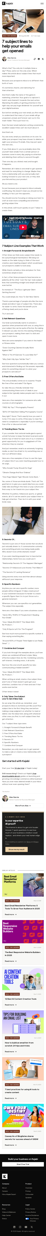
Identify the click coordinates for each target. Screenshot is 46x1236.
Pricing (27, 1191)
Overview (28, 1188)
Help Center (6, 1215)
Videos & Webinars (9, 1212)
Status (4, 1218)
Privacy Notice (30, 1212)
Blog (3, 1209)
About (4, 1188)
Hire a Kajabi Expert (9, 1194)
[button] (42, 3)
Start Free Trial (23, 1164)
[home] (7, 3)
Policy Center (30, 1209)
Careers (5, 1191)
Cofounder (29, 1194)
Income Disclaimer (32, 1215)
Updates (28, 1197)
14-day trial (19, 768)
